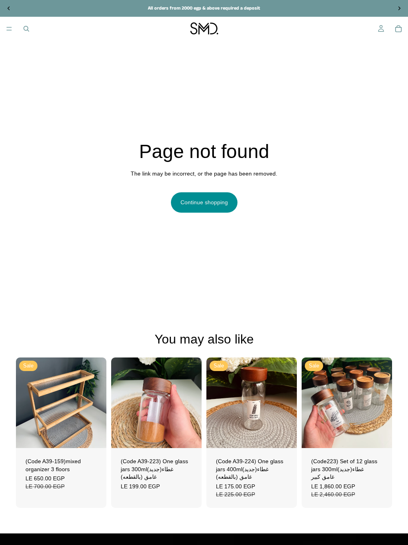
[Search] (26, 29)
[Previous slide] (24, 403)
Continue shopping (204, 202)
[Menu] (9, 29)
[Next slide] (97, 403)
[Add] (94, 435)
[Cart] (398, 29)
